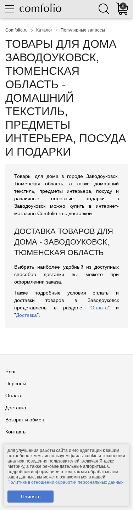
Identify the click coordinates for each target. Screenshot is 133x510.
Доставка (26, 315)
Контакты (16, 432)
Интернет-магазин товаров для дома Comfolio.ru (40, 8)
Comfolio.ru (16, 30)
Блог (10, 371)
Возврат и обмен (24, 419)
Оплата (99, 307)
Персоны (15, 383)
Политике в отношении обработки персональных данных (65, 482)
